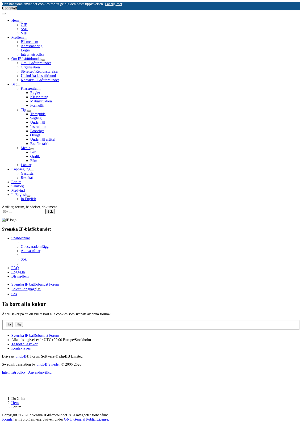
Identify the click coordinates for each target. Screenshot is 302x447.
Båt (14, 84)
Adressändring (31, 46)
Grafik (35, 156)
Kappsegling (20, 169)
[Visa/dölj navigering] (4, 13)
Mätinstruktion (41, 101)
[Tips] (29, 111)
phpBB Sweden (48, 364)
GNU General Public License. (86, 419)
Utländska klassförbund (38, 76)
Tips (24, 110)
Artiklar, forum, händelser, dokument (29, 207)
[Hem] (20, 21)
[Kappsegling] (32, 170)
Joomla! (8, 419)
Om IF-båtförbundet (26, 59)
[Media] (32, 149)
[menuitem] (35, 247)
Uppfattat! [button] (9, 8)
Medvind (18, 190)
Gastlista (27, 173)
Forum (16, 182)
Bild (33, 152)
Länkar (26, 165)
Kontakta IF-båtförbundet (40, 80)
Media (25, 148)
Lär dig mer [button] (113, 4)
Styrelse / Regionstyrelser (40, 71)
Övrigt (35, 135)
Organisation (30, 67)
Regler (35, 93)
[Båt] (18, 85)
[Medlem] (25, 38)
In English (19, 195)
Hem (15, 20)
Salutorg (17, 186)
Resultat (27, 178)
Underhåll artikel (42, 139)
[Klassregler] (39, 89)
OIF (24, 25)
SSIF (24, 29)
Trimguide (38, 114)
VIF (24, 33)
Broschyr (37, 131)
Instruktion (38, 127)
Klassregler (29, 88)
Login (25, 50)
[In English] (28, 196)
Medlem (17, 37)
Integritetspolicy (33, 54)
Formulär (37, 105)
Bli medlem (29, 42)
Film (33, 161)
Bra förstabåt (39, 144)
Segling (36, 118)
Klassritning (39, 97)
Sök (50, 211)
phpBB (21, 356)
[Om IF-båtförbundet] (43, 60)
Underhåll (37, 122)
